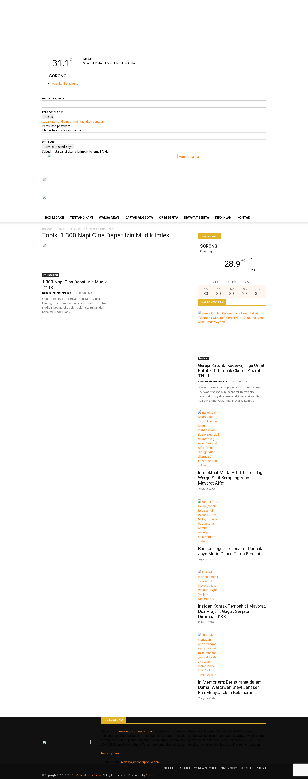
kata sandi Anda (53, 112)
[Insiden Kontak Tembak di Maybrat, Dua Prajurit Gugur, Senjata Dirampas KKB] (232, 585)
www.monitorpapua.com (135, 731)
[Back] (94, 54)
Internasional (50, 274)
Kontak (243, 217)
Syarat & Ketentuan (205, 768)
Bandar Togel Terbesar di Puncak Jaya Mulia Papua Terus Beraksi (230, 551)
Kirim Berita (168, 217)
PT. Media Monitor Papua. (87, 775)
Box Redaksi (54, 217)
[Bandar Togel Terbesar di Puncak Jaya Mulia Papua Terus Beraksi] (232, 521)
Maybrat (203, 358)
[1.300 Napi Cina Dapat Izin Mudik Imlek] (76, 260)
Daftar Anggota (139, 217)
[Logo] (109, 180)
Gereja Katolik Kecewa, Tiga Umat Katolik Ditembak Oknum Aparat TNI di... (231, 370)
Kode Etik (246, 768)
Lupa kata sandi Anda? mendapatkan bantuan (73, 121)
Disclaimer (184, 768)
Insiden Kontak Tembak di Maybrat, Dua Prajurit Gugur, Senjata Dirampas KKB (232, 611)
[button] (261, 183)
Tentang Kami (81, 217)
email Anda (49, 142)
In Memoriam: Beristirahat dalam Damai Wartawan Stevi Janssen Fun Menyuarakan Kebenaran (230, 687)
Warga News (109, 217)
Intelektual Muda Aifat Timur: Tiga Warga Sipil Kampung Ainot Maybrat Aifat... (231, 478)
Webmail (260, 768)
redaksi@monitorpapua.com (140, 762)
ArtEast (150, 775)
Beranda (47, 229)
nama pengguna (53, 98)
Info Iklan (223, 217)
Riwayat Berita (196, 217)
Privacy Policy (229, 768)
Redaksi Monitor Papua (56, 292)
